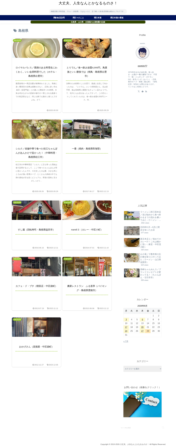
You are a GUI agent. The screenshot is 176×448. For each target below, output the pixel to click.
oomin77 (142, 66)
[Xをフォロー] (138, 91)
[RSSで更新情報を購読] (146, 91)
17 (126, 327)
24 (126, 331)
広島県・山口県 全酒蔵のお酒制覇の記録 (88, 22)
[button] (163, 427)
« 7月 (125, 341)
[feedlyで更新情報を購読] (142, 91)
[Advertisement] (142, 149)
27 (142, 331)
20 (142, 327)
